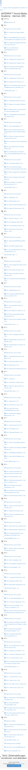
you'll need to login (20, 763)
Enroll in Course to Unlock (14, 765)
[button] (1, 1)
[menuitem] (1, 3)
